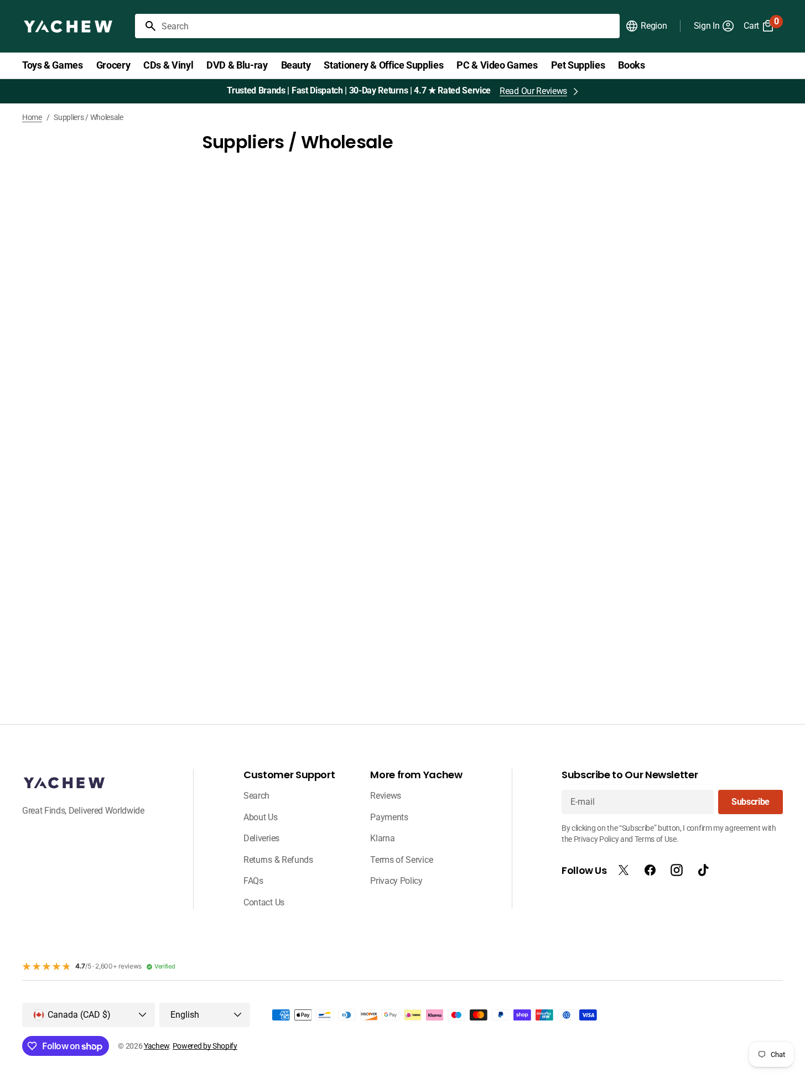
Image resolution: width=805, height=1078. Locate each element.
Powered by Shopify (205, 1045)
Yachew (156, 1045)
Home (32, 117)
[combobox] (388, 26)
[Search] (146, 26)
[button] (646, 26)
